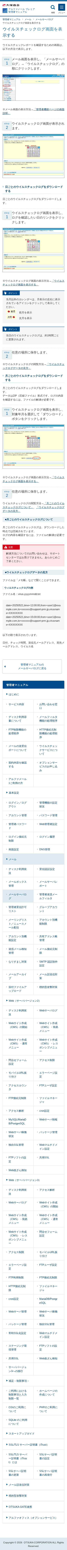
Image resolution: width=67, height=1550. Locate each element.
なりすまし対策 (18, 961)
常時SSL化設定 (17, 1333)
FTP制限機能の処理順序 (17, 731)
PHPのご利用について (48, 1409)
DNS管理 (44, 849)
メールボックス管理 (18, 883)
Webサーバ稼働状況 (18, 1134)
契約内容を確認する (18, 764)
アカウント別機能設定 (18, 938)
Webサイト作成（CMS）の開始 (18, 1025)
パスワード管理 (48, 815)
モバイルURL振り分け (18, 1074)
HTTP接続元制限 (17, 1288)
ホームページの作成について (48, 1392)
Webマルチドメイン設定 (48, 1146)
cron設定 (44, 1110)
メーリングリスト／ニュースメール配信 (18, 923)
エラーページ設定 (48, 1074)
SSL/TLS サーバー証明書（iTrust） (29, 1444)
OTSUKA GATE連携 (20, 1506)
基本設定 (14, 792)
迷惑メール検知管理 (18, 951)
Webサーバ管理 (18, 1311)
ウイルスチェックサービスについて (48, 750)
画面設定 (14, 849)
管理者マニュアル (11, 19)
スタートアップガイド (22, 1433)
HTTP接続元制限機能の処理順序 (48, 733)
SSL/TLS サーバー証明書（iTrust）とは (18, 1458)
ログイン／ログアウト (18, 804)
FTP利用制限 (16, 1277)
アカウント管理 (18, 815)
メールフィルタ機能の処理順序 (48, 718)
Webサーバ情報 (48, 1119)
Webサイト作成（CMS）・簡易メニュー (48, 1027)
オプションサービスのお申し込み (48, 766)
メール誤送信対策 (48, 976)
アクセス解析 (16, 1110)
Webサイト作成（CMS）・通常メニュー (18, 1043)
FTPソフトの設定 (17, 1159)
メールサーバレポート (48, 883)
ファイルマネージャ (48, 1100)
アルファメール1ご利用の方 (18, 781)
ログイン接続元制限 (18, 838)
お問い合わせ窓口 (48, 706)
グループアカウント (48, 909)
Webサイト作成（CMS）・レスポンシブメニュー (48, 1045)
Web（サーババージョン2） (25, 1000)
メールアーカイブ (18, 976)
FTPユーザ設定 (48, 1085)
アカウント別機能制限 (48, 921)
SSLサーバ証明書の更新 (17, 1473)
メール (28, 19)
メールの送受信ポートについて (18, 748)
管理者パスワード (18, 826)
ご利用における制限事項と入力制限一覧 (18, 1394)
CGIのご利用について (17, 1409)
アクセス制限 (47, 1060)
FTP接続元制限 (17, 1098)
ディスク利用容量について (18, 718)
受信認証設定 (47, 869)
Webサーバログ (48, 1010)
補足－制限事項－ (19, 1380)
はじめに (14, 694)
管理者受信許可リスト (18, 909)
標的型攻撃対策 (48, 987)
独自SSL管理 (16, 1144)
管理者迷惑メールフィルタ (48, 896)
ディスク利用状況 (18, 871)
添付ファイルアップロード (18, 989)
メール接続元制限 (48, 951)
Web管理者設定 (48, 824)
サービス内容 (16, 704)
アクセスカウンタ (18, 1087)
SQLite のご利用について (18, 1421)
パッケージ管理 (48, 1132)
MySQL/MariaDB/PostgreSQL (17, 1121)
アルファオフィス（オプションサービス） (33, 1517)
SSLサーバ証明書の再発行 (48, 1473)
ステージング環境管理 (18, 1347)
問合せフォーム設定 (18, 1062)
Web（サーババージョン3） (25, 1180)
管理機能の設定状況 (48, 804)
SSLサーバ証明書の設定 (48, 1456)
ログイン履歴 (47, 836)
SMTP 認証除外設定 (48, 963)
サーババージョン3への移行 (18, 1369)
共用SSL (44, 1157)
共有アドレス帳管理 (48, 938)
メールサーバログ (44, 19)
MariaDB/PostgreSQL (48, 1300)
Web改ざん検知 (18, 1170)
